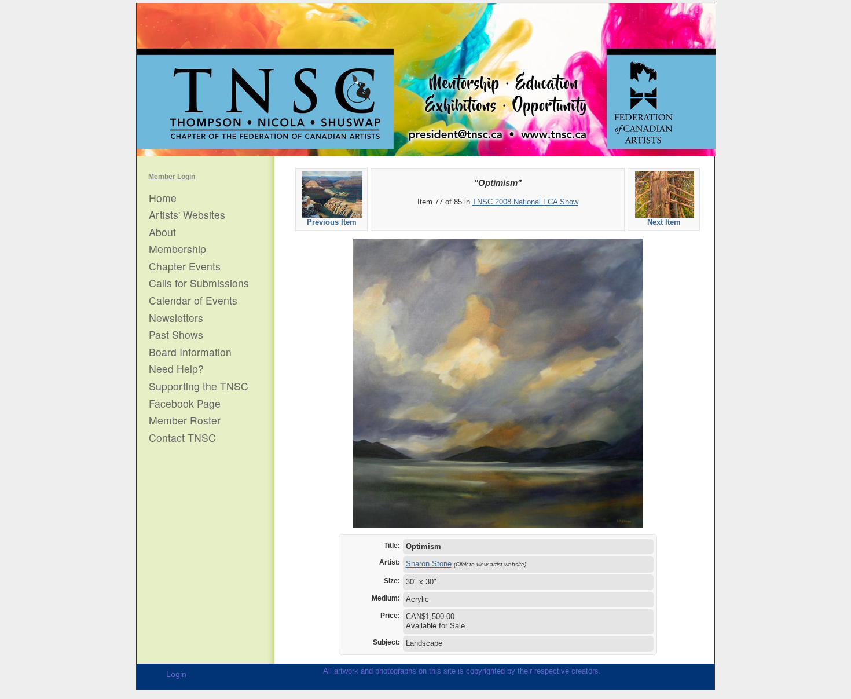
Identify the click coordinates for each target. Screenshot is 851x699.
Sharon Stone (429, 563)
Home (163, 198)
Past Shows (176, 335)
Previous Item (332, 222)
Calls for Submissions (199, 283)
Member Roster (185, 420)
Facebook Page (185, 403)
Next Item (664, 222)
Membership (177, 249)
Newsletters (176, 318)
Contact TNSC (182, 438)
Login (176, 674)
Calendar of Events (193, 300)
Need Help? (176, 369)
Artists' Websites (187, 215)
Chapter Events (185, 266)
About (162, 232)
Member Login (171, 176)
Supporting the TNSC (198, 386)
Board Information (190, 352)
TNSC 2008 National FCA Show (525, 201)
